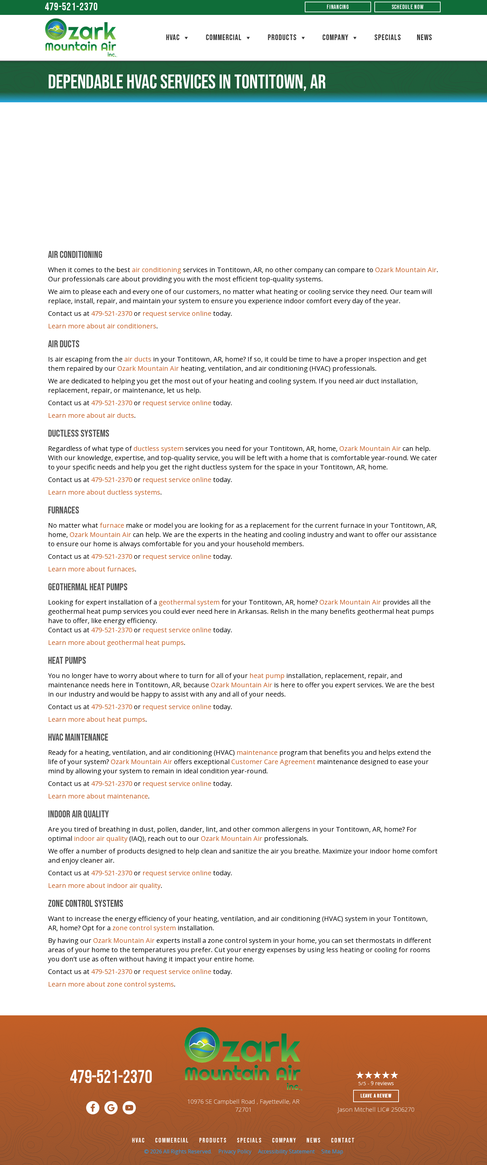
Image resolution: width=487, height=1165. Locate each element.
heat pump (267, 675)
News (424, 37)
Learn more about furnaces (91, 568)
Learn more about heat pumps (96, 719)
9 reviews (382, 1083)
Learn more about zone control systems (111, 984)
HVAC (173, 37)
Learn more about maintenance (98, 796)
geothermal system (189, 602)
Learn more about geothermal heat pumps (116, 642)
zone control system (144, 927)
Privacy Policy (234, 1151)
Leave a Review (376, 1096)
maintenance (257, 752)
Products (282, 37)
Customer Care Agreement (273, 761)
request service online (176, 313)
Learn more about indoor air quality (104, 885)
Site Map (332, 1151)
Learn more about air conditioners (102, 325)
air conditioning (156, 269)
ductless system (159, 448)
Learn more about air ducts (91, 415)
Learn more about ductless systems (104, 492)
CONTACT (343, 1140)
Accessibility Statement (286, 1151)
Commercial (224, 37)
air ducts (137, 359)
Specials (387, 37)
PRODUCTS (213, 1140)
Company (335, 37)
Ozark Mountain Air (406, 269)
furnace (112, 525)
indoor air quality (101, 838)
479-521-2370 (71, 7)
